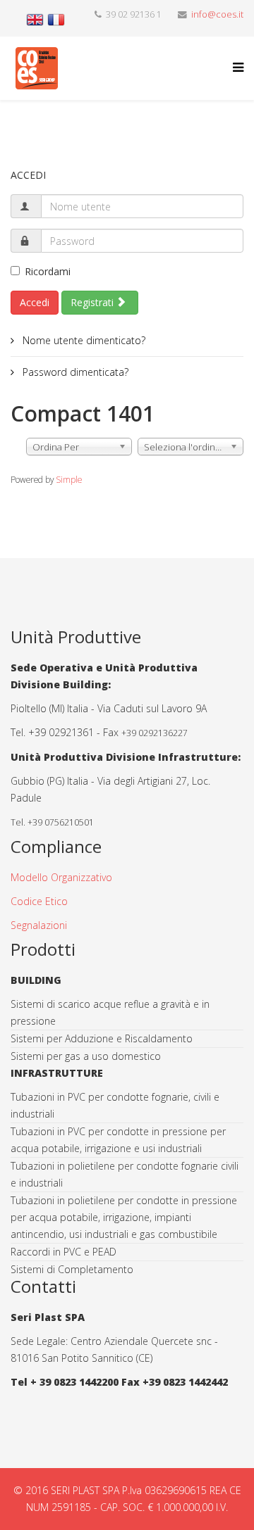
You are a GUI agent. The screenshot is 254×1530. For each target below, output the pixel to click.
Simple (69, 479)
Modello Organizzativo (61, 877)
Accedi (34, 302)
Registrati (93, 302)
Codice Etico (39, 901)
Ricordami (48, 271)
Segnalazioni (39, 925)
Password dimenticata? (74, 372)
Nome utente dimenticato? (82, 340)
